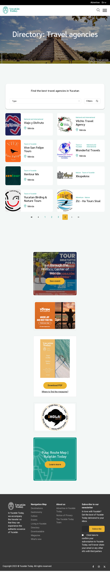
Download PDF (55, 385)
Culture (34, 516)
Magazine (35, 535)
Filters (89, 101)
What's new (36, 539)
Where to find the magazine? (55, 391)
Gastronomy (36, 512)
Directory (35, 527)
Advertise (95, 2)
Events (34, 520)
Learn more (55, 464)
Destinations (37, 508)
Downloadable (37, 531)
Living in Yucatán (38, 523)
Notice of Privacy (64, 515)
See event (55, 281)
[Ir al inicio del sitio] (11, 13)
